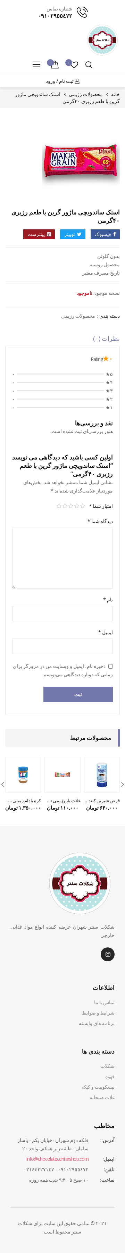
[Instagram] (108, 954)
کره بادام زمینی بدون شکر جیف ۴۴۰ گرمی (23, 800)
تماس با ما (104, 1002)
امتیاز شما (101, 506)
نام (108, 599)
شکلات (107, 1066)
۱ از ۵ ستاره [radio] (82, 506)
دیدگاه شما (100, 521)
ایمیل (105, 632)
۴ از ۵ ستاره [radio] (65, 506)
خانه (115, 94)
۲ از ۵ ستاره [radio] (77, 506)
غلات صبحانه (102, 1097)
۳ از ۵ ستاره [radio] (71, 506)
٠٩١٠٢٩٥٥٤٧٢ (55, 15)
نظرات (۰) (106, 338)
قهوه (110, 1076)
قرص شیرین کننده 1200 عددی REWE (102, 800)
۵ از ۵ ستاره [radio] (59, 506)
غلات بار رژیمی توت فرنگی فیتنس (62, 800)
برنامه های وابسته (97, 1023)
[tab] (62, 340)
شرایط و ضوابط (98, 1012)
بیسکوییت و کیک (98, 1086)
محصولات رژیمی (86, 94)
